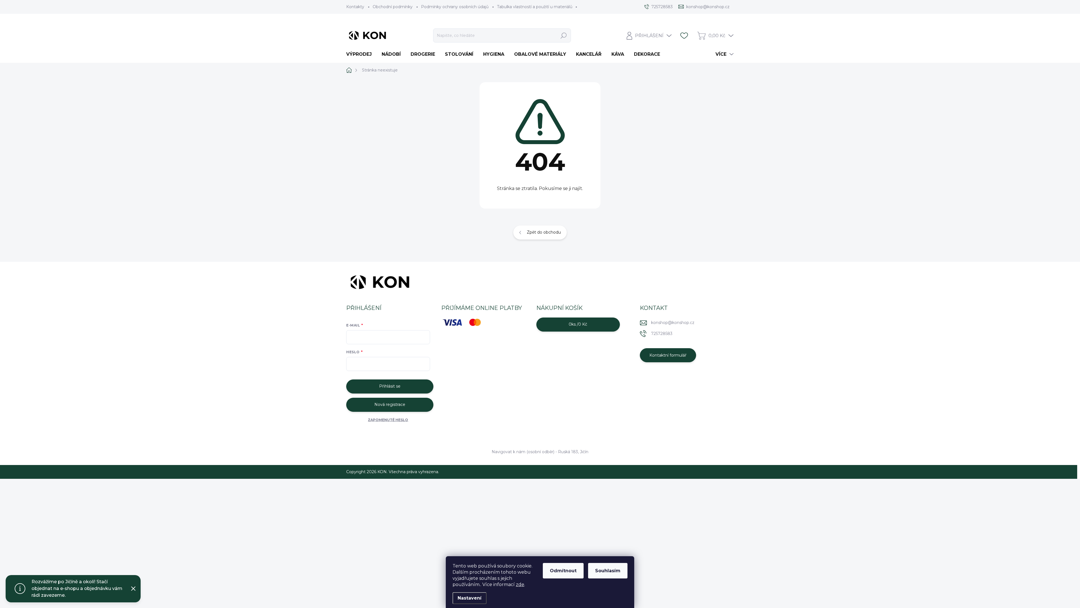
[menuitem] (361, 54)
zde (520, 584)
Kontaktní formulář (668, 355)
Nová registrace (389, 404)
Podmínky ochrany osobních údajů (455, 6)
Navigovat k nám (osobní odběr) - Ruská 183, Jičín (540, 451)
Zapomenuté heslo (388, 420)
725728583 (661, 333)
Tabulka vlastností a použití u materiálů (534, 6)
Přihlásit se (389, 386)
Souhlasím (607, 570)
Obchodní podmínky (393, 6)
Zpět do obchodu (544, 232)
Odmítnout (563, 570)
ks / (578, 324)
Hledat (563, 35)
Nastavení (470, 598)
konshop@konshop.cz (672, 322)
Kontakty (355, 6)
